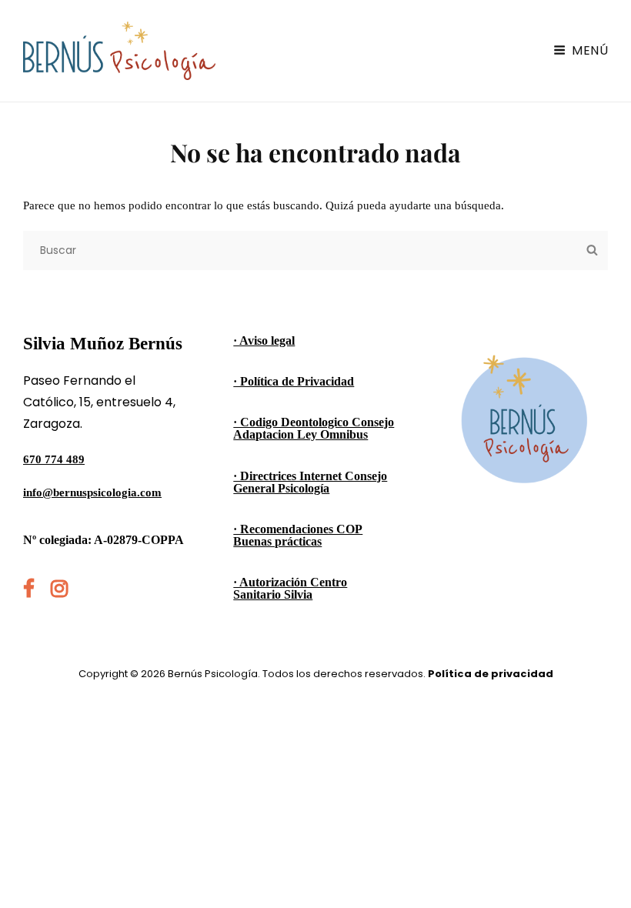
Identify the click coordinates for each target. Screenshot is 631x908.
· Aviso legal (264, 340)
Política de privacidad (490, 673)
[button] (598, 21)
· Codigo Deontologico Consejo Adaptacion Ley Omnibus (313, 428)
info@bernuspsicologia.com (92, 492)
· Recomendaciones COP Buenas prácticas (297, 535)
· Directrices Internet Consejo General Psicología (310, 482)
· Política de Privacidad (293, 381)
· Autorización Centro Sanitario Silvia (290, 588)
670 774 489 (54, 459)
